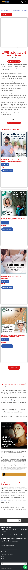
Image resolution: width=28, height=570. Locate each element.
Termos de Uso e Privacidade (8, 561)
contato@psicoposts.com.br (10, 549)
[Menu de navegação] (25, 2)
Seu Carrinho (4, 558)
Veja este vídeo (4, 500)
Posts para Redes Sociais (7, 554)
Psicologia (6, 10)
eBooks (2, 556)
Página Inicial (4, 551)
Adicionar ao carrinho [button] (7, 170)
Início (2, 10)
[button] (14, 61)
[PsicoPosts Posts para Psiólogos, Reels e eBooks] (5, 2)
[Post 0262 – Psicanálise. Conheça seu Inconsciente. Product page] (14, 261)
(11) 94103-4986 (10, 545)
